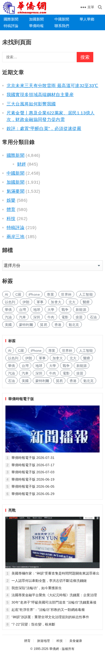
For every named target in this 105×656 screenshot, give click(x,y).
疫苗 (79, 317)
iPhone (34, 294)
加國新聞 (36, 19)
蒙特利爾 (26, 325)
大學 (50, 310)
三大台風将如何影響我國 (31, 103)
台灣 (22, 310)
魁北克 (74, 325)
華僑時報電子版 (21, 399)
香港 (58, 325)
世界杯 (66, 294)
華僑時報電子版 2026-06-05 (32, 486)
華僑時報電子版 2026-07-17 (32, 465)
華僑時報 (36, 26)
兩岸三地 (15, 236)
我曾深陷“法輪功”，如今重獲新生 (36, 588)
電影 (65, 317)
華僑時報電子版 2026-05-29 (32, 494)
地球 (36, 310)
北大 (72, 302)
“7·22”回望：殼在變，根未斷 (33, 624)
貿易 (43, 325)
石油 (93, 317)
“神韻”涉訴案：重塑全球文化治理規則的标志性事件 (50, 617)
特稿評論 (11, 26)
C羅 (18, 294)
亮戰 (12, 510)
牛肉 (50, 317)
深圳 (36, 317)
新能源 (81, 310)
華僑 (8, 310)
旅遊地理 (43, 641)
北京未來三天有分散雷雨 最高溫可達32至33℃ (52, 85)
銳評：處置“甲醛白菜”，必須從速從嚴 (44, 128)
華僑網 (54, 649)
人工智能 (86, 294)
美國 (8, 325)
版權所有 (68, 649)
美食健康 (75, 641)
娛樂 (11, 200)
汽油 (8, 317)
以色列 (10, 302)
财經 (21, 164)
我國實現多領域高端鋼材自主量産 (40, 94)
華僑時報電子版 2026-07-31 (32, 458)
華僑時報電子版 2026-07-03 (32, 472)
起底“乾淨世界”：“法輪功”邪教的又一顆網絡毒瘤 (48, 610)
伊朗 (26, 302)
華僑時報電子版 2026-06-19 (32, 479)
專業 (50, 294)
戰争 (65, 310)
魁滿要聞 (15, 191)
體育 (11, 209)
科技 (11, 218)
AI (6, 294)
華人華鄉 (87, 19)
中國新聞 (61, 19)
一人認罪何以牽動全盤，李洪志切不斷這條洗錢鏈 (49, 581)
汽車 (22, 317)
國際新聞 (11, 19)
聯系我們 (61, 26)
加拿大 (56, 302)
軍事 (40, 302)
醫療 (86, 302)
